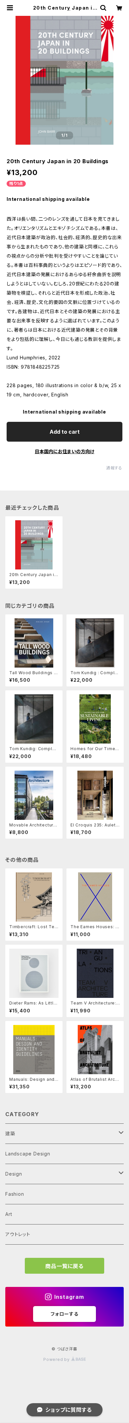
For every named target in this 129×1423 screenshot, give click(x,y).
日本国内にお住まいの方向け (64, 451)
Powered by (57, 1359)
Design (13, 1174)
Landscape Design (27, 1153)
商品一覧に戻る (64, 1266)
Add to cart (65, 431)
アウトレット (17, 1234)
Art (8, 1214)
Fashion (14, 1194)
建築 (10, 1133)
